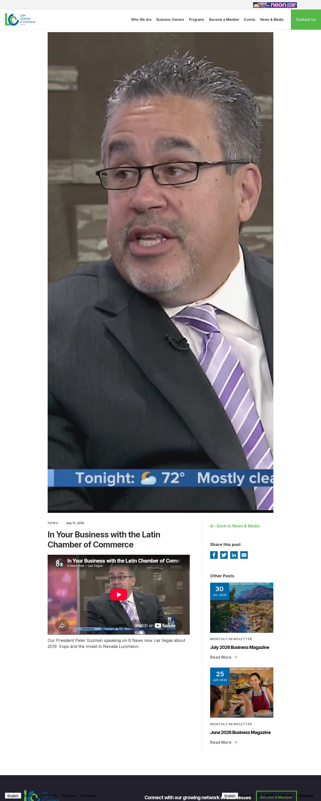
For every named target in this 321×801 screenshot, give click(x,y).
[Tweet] (224, 555)
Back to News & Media (238, 525)
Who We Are (141, 20)
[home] (17, 19)
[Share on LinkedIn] (234, 555)
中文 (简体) (49, 795)
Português (89, 795)
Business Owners (170, 20)
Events (249, 20)
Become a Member (224, 20)
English (13, 795)
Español (30, 795)
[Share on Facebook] (214, 555)
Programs (196, 20)
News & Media (271, 20)
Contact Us (306, 19)
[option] (29, 795)
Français (68, 795)
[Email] (244, 555)
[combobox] (13, 795)
